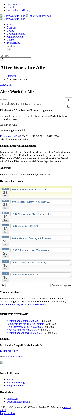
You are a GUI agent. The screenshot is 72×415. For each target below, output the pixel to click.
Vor (10, 84)
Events (10, 379)
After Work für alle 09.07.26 (22, 329)
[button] (68, 106)
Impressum (12, 398)
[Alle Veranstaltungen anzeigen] (68, 99)
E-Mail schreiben (9, 350)
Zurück (4, 84)
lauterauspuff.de (14, 356)
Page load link (7, 413)
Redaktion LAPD (9, 136)
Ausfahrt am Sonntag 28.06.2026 (24, 332)
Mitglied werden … (17, 385)
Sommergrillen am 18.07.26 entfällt (25, 323)
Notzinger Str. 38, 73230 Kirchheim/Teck (23, 304)
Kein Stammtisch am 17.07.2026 (24, 326)
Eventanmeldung (16, 382)
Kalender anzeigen (60, 285)
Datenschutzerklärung (18, 401)
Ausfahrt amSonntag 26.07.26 (23, 320)
